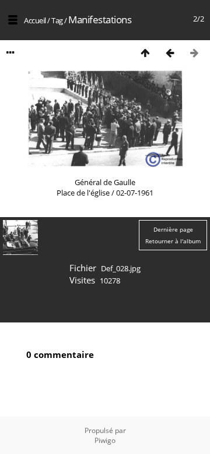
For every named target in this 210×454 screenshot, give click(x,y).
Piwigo (105, 440)
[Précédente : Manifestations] (170, 52)
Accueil (35, 20)
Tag (57, 20)
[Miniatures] (145, 52)
